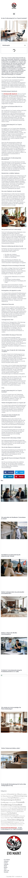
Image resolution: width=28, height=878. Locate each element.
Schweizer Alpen (9, 817)
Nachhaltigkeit (12, 813)
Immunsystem (22, 808)
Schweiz (2, 817)
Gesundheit (17, 805)
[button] (14, 14)
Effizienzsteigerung (20, 796)
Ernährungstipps (12, 802)
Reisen (5, 867)
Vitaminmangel (13, 823)
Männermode (4, 813)
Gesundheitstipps (15, 806)
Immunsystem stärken (8, 810)
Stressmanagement (7, 822)
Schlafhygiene (15, 816)
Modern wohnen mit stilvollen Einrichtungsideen (9, 633)
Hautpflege (23, 806)
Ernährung (4, 802)
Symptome (16, 822)
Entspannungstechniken (11, 800)
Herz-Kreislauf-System (5, 808)
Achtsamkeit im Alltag (14, 794)
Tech (5, 869)
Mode (5, 865)
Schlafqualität (22, 816)
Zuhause (6, 861)
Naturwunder (15, 814)
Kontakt (6, 872)
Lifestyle (6, 864)
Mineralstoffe (13, 811)
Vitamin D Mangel (5, 823)
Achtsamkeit (3, 794)
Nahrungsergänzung (6, 814)
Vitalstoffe (21, 822)
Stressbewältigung (15, 820)
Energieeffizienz (13, 798)
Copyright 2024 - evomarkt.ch (14, 876)
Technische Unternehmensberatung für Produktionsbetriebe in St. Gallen (11, 670)
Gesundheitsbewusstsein (6, 806)
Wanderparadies (21, 823)
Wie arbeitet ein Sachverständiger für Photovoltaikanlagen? (11, 708)
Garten (6, 862)
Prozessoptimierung (6, 816)
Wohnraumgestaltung (11, 824)
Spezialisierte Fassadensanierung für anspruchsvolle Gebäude (10, 555)
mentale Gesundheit (6, 811)
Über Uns (6, 870)
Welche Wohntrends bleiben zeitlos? (10, 748)
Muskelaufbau (20, 811)
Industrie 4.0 (21, 810)
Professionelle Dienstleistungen (9, 827)
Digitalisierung (9, 796)
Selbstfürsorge (19, 818)
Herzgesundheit (14, 808)
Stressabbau (4, 820)
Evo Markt (7, 859)
